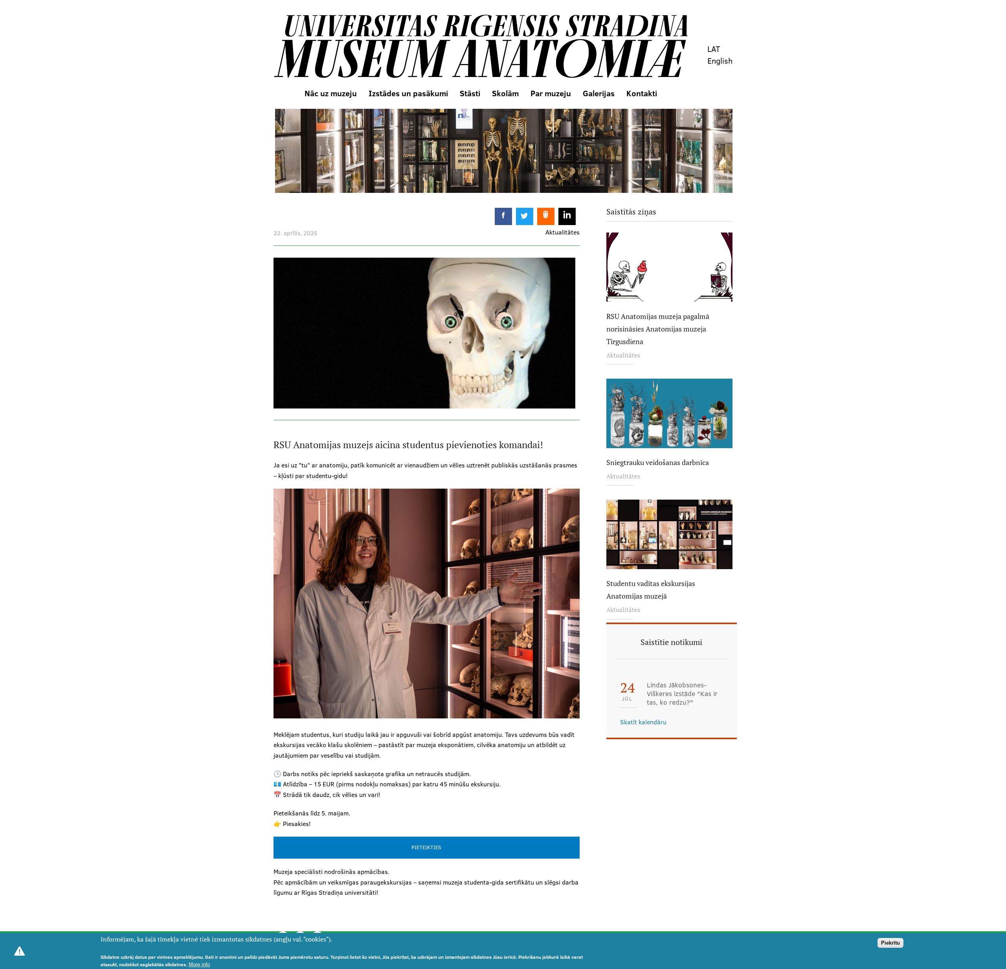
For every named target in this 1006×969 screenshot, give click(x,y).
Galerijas (599, 93)
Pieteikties (426, 847)
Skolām (505, 93)
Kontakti (641, 93)
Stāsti (470, 93)
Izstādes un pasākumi (408, 93)
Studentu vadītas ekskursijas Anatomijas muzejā (650, 590)
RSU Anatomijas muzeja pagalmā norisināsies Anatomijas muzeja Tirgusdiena (657, 329)
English (719, 60)
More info (199, 964)
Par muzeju (551, 93)
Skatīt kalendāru (643, 722)
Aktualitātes (623, 355)
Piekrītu (890, 943)
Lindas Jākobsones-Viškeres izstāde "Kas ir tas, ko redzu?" (682, 694)
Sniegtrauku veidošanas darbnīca (657, 462)
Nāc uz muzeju (331, 93)
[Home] (481, 46)
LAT (713, 48)
